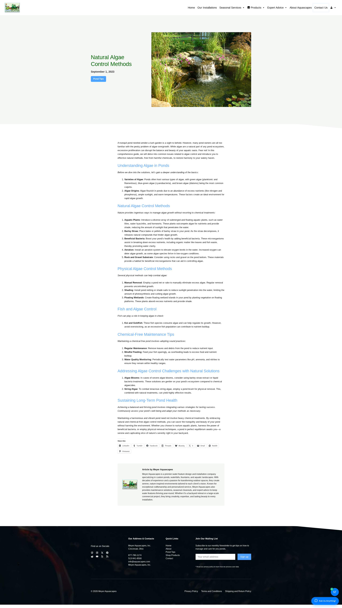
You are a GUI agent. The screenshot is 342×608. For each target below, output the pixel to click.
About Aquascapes (301, 7)
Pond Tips (98, 79)
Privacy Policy (191, 591)
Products (256, 7)
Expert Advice (275, 7)
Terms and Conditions (211, 591)
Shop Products (173, 555)
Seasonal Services (230, 7)
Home (191, 7)
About (168, 549)
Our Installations (207, 7)
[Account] (333, 8)
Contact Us (321, 7)
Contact (169, 558)
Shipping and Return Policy (238, 591)
